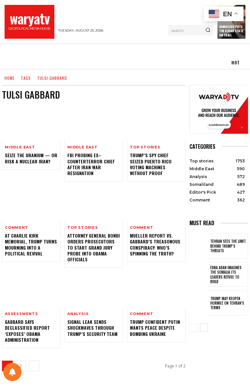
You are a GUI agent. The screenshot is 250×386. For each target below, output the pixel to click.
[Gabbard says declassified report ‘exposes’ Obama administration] (31, 289)
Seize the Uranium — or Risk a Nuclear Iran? (31, 158)
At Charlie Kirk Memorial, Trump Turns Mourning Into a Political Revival (31, 244)
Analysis (78, 314)
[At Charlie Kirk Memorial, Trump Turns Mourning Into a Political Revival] (31, 203)
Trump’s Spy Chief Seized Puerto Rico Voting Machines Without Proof (151, 164)
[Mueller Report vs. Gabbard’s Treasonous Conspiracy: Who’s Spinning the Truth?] (156, 203)
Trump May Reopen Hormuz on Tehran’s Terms (227, 303)
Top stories (145, 147)
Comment (16, 227)
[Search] (208, 30)
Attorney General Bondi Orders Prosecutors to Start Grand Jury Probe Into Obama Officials (93, 247)
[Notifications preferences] (12, 372)
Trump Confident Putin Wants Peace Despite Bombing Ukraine (155, 327)
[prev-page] (193, 328)
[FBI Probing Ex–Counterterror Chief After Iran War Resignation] (93, 122)
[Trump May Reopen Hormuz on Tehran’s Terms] (198, 303)
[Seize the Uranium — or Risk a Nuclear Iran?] (31, 122)
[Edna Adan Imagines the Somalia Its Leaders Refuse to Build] (198, 274)
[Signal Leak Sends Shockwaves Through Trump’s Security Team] (93, 289)
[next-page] (34, 366)
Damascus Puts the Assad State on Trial (231, 30)
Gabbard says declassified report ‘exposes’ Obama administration (27, 330)
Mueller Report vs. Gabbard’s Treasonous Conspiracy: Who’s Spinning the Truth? (155, 244)
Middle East (20, 147)
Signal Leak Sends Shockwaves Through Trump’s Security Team (92, 327)
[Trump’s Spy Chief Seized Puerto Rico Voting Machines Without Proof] (156, 122)
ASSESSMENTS (21, 314)
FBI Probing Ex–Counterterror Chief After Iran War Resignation (91, 164)
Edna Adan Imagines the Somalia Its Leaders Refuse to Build (226, 274)
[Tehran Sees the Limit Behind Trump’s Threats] (198, 246)
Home (10, 78)
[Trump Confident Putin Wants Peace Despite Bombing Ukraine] (156, 289)
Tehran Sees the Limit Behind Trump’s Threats (228, 246)
